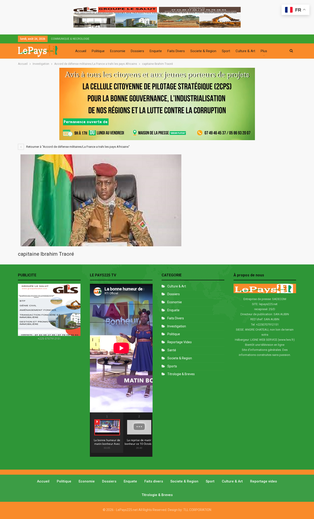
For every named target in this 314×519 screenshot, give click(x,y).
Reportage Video (179, 342)
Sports (172, 366)
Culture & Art (245, 51)
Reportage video (263, 481)
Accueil (80, 51)
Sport (226, 51)
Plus (264, 51)
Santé (171, 350)
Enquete (156, 51)
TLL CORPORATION (197, 510)
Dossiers (137, 51)
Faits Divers (176, 51)
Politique (98, 51)
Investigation (176, 326)
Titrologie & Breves (181, 374)
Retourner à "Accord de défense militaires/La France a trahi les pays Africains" (78, 146)
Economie (117, 51)
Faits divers (175, 318)
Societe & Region (203, 51)
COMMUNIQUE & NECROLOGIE (70, 38)
